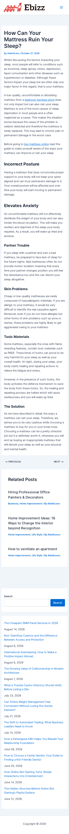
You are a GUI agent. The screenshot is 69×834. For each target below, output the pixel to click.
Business (13, 503)
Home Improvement (31, 503)
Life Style (37, 534)
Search (8, 596)
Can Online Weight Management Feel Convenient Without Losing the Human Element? (28, 706)
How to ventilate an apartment (32, 549)
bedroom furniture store (39, 100)
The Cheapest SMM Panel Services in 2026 (31, 623)
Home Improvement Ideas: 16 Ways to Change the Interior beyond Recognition (31, 523)
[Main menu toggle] (61, 7)
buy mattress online (36, 144)
